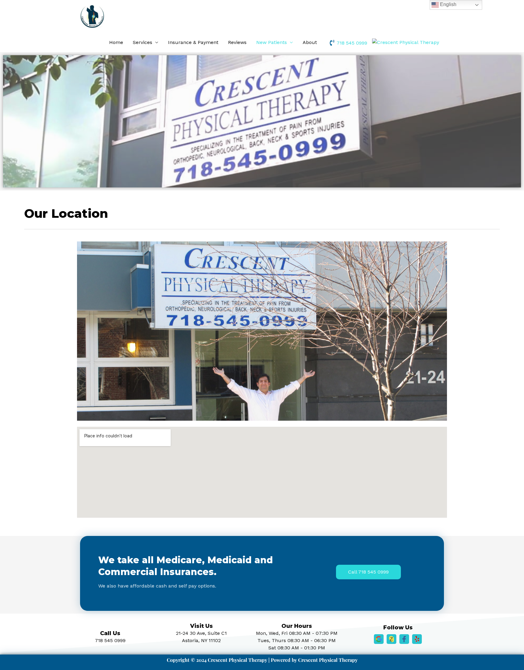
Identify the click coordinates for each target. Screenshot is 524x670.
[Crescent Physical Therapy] (405, 42)
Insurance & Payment (193, 42)
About (310, 42)
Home (116, 42)
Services (142, 42)
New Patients (271, 42)
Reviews (237, 42)
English (447, 4)
